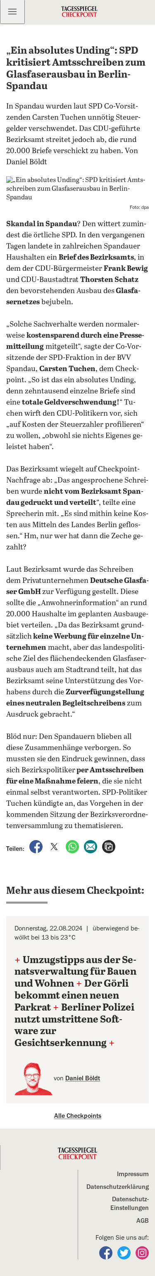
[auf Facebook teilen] (36, 846)
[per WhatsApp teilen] (73, 846)
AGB (142, 1220)
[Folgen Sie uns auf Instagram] (142, 1252)
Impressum (133, 1174)
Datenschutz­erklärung (117, 1187)
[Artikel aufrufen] (108, 846)
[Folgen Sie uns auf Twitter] (124, 1252)
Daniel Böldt (82, 1078)
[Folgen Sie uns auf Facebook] (106, 1252)
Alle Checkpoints (77, 1116)
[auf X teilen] (55, 846)
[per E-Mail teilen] (91, 846)
